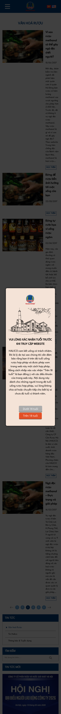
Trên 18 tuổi (30, 416)
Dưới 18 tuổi (30, 409)
